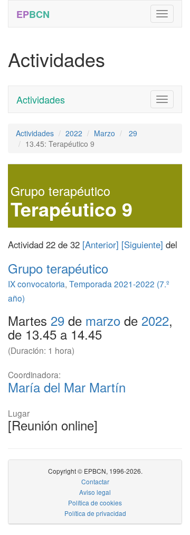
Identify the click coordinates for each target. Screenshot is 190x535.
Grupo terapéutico (58, 268)
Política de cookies (95, 502)
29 (132, 133)
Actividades (40, 99)
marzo (103, 320)
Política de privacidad (95, 513)
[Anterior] (100, 244)
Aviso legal (95, 491)
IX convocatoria (36, 283)
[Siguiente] (142, 244)
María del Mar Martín (67, 387)
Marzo (104, 133)
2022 (73, 133)
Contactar (95, 481)
